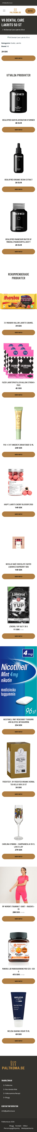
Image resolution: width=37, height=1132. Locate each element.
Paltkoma (8, 1085)
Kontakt (18, 1126)
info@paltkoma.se (7, 3)
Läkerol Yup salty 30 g (18, 626)
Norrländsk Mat (11, 1089)
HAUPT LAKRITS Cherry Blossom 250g (18, 504)
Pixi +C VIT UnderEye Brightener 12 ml (18, 444)
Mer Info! (18, 58)
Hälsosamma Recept (12, 1093)
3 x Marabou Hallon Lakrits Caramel (18, 322)
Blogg (7, 1097)
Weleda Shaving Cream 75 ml (18, 1031)
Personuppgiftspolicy (12, 1128)
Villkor (25, 1126)
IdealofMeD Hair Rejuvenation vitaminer (18, 120)
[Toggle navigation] (4, 11)
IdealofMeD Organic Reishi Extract (19, 179)
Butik (30, 11)
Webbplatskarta (27, 1128)
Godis (13, 43)
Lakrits (18, 43)
